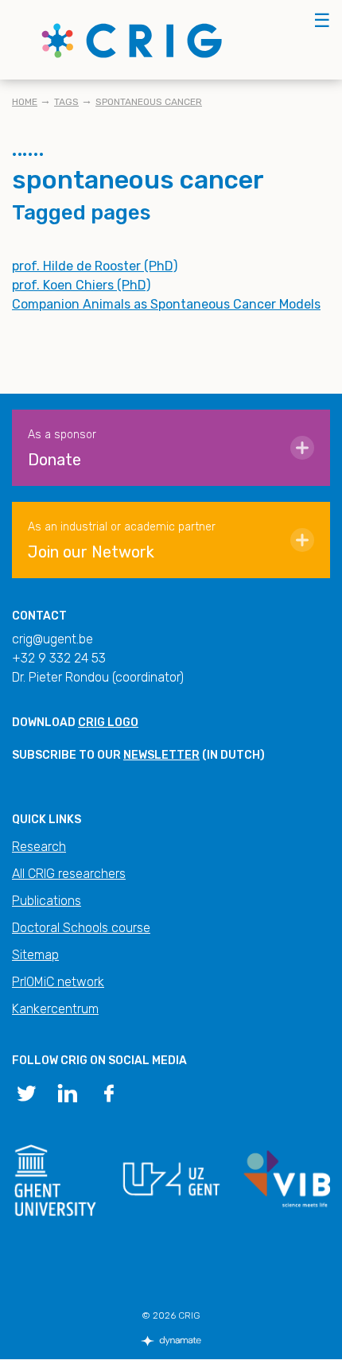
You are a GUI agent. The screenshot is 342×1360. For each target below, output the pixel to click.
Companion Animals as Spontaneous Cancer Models (166, 304)
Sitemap (35, 954)
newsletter (161, 755)
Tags (66, 101)
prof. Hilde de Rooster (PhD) (94, 266)
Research (39, 846)
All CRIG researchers (69, 873)
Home (24, 101)
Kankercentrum (55, 1008)
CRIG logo (108, 722)
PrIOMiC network (58, 981)
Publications (46, 900)
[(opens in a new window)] (26, 1091)
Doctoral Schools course (81, 927)
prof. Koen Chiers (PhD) (81, 285)
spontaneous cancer (148, 101)
